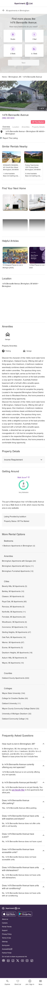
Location (15, 127)
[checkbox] (13, 36)
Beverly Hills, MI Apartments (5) (14, 586)
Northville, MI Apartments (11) (14, 611)
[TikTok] (31, 960)
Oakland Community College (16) (15, 718)
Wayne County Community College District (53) (20, 708)
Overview (6, 126)
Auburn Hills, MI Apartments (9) (14, 657)
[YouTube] (22, 960)
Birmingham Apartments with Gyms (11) (18, 566)
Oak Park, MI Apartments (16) (14, 637)
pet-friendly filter (18, 790)
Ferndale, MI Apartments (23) (14, 617)
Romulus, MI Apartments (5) (13, 606)
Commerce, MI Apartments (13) (14, 627)
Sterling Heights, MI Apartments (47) (16, 632)
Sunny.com (6, 945)
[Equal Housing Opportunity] (3, 960)
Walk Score (22, 477)
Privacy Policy (7, 934)
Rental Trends (7, 926)
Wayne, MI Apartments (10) (13, 662)
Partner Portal (6, 953)
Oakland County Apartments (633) (15, 678)
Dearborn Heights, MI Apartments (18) (17, 652)
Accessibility (6, 949)
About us (5, 919)
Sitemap (5, 941)
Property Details (38, 127)
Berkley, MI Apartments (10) (13, 591)
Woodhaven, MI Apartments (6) (14, 622)
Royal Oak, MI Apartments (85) (14, 601)
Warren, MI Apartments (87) (13, 642)
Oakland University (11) (11, 703)
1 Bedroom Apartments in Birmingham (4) (18, 545)
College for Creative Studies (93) (15, 698)
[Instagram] (27, 960)
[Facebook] (12, 960)
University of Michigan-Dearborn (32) (16, 713)
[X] (17, 960)
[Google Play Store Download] (25, 915)
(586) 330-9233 (8, 118)
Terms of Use (6, 938)
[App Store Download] (9, 915)
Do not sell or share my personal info (14, 956)
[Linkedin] (8, 960)
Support (4, 930)
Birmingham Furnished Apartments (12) (17, 571)
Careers (5, 923)
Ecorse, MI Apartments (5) (12, 647)
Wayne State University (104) (13, 693)
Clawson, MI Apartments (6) (13, 596)
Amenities (25, 127)
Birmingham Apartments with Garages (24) (19, 561)
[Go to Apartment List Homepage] (23, 3)
